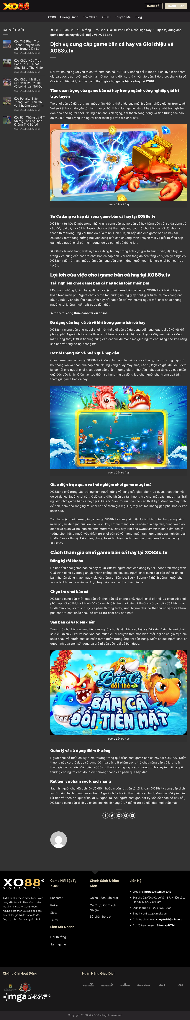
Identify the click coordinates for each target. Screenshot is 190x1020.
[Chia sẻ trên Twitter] (112, 815)
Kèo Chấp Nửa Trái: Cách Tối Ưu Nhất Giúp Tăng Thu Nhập (28, 64)
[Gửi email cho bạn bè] (119, 815)
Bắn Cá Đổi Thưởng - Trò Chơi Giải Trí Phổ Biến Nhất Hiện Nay (107, 30)
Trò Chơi (89, 17)
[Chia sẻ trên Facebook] (105, 815)
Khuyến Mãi (123, 17)
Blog (138, 17)
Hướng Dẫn (68, 17)
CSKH (106, 17)
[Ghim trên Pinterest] (125, 815)
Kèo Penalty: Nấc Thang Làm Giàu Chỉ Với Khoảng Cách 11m (29, 102)
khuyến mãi (148, 238)
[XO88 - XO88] (21, 6)
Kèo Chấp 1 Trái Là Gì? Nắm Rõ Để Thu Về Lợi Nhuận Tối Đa (28, 83)
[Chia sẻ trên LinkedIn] (132, 815)
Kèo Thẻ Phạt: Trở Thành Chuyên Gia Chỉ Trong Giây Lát (27, 45)
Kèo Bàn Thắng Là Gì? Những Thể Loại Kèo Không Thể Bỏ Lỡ (29, 121)
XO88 (52, 17)
